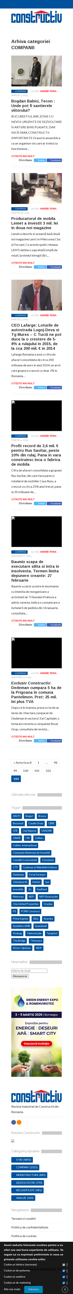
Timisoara (36, 940)
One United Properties (26, 903)
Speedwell (41, 925)
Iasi (47, 882)
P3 (14, 911)
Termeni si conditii (23, 1218)
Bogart (29, 816)
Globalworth (20, 882)
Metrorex (18, 896)
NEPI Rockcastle (48, 896)
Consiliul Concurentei (25, 860)
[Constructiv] (36, 21)
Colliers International (25, 845)
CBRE (51, 823)
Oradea (48, 903)
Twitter (41, 160)
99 (15, 770)
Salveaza (33, 1289)
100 (25, 770)
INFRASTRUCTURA (27, 1175)
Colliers (39, 838)
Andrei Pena (48, 91)
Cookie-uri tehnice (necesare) (20, 1264)
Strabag (17, 933)
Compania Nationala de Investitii (31, 852)
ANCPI (16, 816)
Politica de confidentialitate (29, 1227)
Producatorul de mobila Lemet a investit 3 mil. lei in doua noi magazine (34, 223)
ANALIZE (21, 1197)
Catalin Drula (35, 823)
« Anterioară (22, 762)
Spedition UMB (21, 925)
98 (55, 762)
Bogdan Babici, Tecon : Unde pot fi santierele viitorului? (33, 105)
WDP (39, 947)
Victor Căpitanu (22, 947)
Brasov (42, 816)
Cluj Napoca (29, 830)
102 (48, 770)
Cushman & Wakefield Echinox (40, 867)
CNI (28, 838)
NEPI (31, 896)
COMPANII (20, 91)
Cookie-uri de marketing (17, 1282)
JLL (30, 889)
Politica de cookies (24, 1236)
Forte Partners (37, 874)
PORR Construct (30, 911)
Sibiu (36, 918)
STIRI (19, 1159)
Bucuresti (18, 823)
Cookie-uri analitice (14, 1276)
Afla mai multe (12, 1289)
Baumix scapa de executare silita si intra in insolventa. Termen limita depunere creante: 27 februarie (35, 571)
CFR (15, 830)
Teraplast (52, 933)
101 (37, 770)
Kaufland (42, 889)
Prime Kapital (20, 918)
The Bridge (19, 940)
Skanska (48, 918)
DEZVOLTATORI (25, 1182)
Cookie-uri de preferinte (17, 1270)
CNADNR (46, 830)
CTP (15, 867)
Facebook (56, 160)
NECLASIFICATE (25, 1190)
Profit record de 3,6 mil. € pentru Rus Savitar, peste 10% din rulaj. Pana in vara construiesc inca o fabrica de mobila (36, 455)
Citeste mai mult (23, 156)
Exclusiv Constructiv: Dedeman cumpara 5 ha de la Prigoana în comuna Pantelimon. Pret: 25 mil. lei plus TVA (36, 692)
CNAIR (16, 838)
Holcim (36, 882)
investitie (18, 889)
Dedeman (18, 874)
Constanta (48, 860)
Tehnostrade (34, 933)
